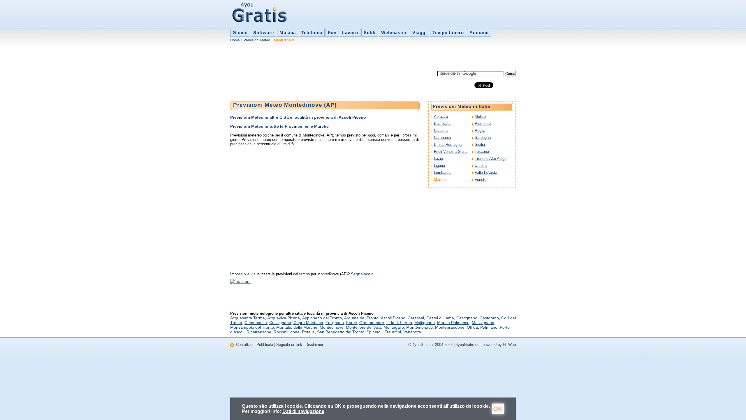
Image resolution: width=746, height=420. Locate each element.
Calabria (441, 130)
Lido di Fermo (399, 322)
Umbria (481, 165)
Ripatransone (259, 332)
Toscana (482, 151)
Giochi (240, 32)
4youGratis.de (467, 344)
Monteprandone (450, 327)
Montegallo (393, 327)
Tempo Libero (448, 32)
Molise (480, 116)
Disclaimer (314, 344)
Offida (472, 327)
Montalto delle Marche (296, 327)
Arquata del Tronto (361, 318)
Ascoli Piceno (393, 318)
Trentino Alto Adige (490, 158)
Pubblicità (264, 344)
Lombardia (442, 172)
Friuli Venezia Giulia (450, 151)
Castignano (466, 318)
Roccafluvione (287, 332)
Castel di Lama (440, 318)
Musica (287, 32)
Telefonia (311, 32)
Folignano (335, 322)
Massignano (483, 322)
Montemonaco (419, 327)
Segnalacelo (362, 274)
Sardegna (483, 137)
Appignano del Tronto (322, 318)
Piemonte (483, 123)
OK (498, 408)
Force (351, 322)
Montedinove (284, 40)
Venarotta (412, 332)
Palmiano (488, 327)
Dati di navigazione (303, 411)
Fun (332, 32)
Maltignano (424, 322)
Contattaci (244, 344)
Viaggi (419, 32)
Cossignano (280, 322)
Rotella (308, 332)
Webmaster (394, 32)
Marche (440, 179)
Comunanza (255, 322)
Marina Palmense (453, 322)
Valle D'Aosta (486, 172)
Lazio (438, 158)
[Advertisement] (336, 58)
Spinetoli (374, 332)
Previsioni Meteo (257, 40)
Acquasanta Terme (247, 318)
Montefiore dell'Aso (363, 327)
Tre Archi (393, 332)
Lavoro (350, 32)
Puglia (480, 130)
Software (263, 32)
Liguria (439, 165)
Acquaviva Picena (283, 318)
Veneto (480, 179)
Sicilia (480, 144)
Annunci (479, 32)
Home (235, 40)
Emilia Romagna (448, 144)
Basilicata (442, 123)
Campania (442, 137)
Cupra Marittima (308, 322)
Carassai (416, 318)
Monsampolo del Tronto (252, 327)
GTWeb (509, 344)
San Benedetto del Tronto (340, 332)
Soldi (370, 32)
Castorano (489, 318)
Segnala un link (289, 344)
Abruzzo (441, 116)
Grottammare (371, 322)
